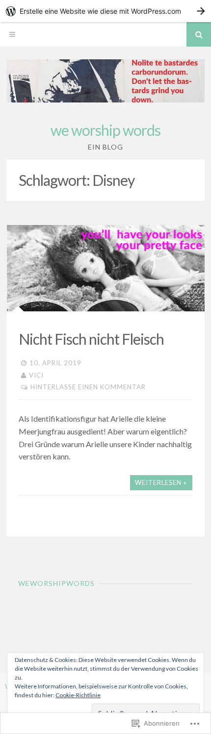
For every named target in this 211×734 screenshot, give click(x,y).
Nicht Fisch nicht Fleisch (91, 339)
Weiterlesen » (161, 482)
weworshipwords (56, 583)
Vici (36, 375)
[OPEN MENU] (12, 34)
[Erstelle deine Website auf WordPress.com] (105, 11)
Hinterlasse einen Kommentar (88, 387)
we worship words (105, 130)
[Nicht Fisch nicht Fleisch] (105, 268)
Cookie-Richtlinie (78, 695)
